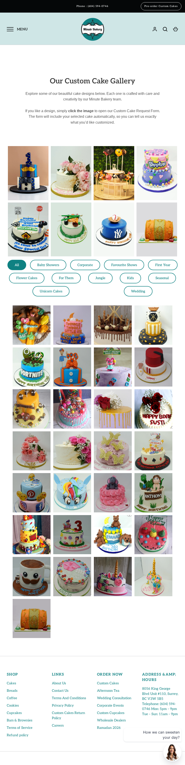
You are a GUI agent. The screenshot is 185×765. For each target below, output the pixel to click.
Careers (58, 725)
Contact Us (60, 691)
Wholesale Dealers (111, 720)
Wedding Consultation (114, 698)
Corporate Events (110, 705)
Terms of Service (19, 728)
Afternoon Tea (108, 691)
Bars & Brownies (19, 720)
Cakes (11, 683)
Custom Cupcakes (110, 713)
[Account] (155, 29)
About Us (59, 683)
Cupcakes (14, 713)
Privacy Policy (63, 705)
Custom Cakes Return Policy (68, 715)
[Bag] (175, 29)
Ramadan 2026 (109, 728)
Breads (12, 691)
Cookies (13, 705)
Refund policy (17, 735)
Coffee (12, 698)
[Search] (165, 29)
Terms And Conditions (69, 698)
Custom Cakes (108, 683)
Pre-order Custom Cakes (161, 6)
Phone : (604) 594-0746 (92, 6)
